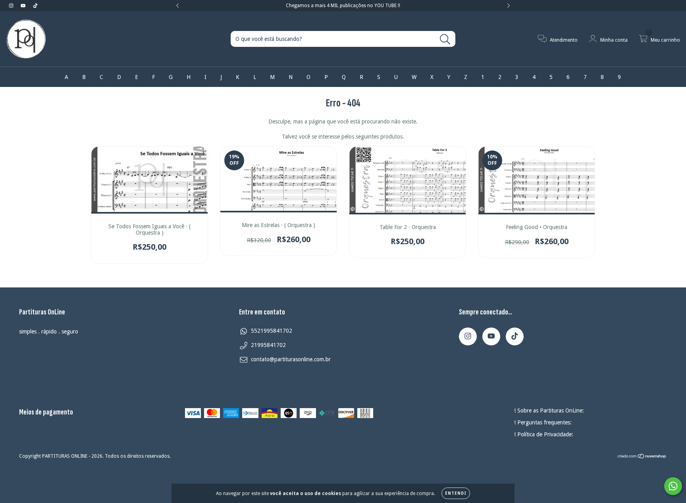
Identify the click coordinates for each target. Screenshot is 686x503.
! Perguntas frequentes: (543, 422)
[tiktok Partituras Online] (35, 5)
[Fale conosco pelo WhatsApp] (673, 486)
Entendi (455, 493)
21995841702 (268, 345)
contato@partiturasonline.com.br (291, 359)
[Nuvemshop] (642, 457)
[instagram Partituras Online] (12, 5)
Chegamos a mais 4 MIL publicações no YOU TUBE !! (343, 5)
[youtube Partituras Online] (24, 5)
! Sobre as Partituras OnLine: (549, 410)
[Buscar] (445, 39)
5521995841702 (271, 331)
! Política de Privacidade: (543, 434)
